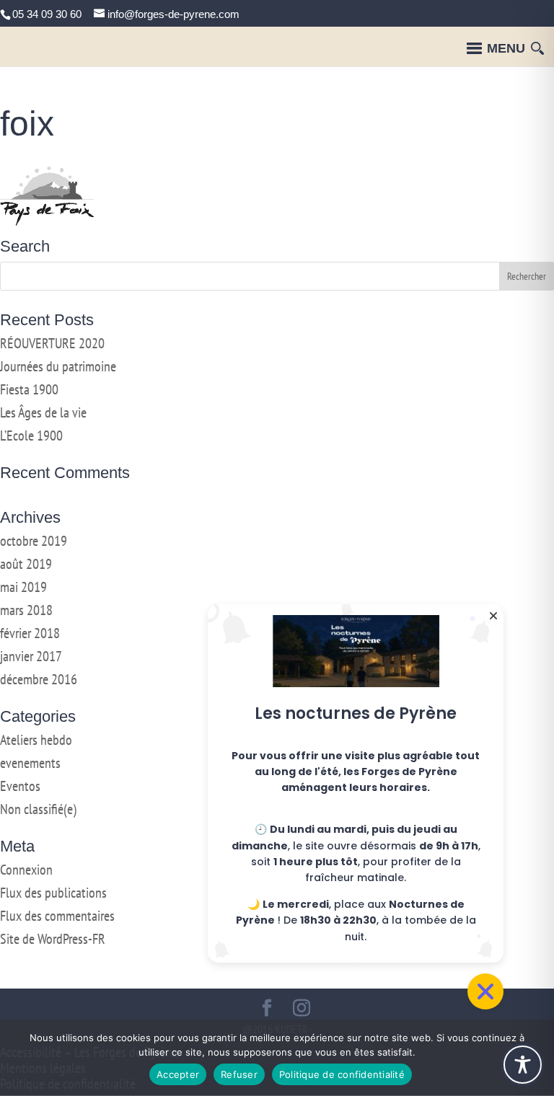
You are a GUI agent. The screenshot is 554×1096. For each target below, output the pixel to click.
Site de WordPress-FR (52, 938)
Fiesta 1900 (29, 389)
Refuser (239, 1074)
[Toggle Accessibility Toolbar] (522, 1064)
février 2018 (30, 633)
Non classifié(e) (38, 809)
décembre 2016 (38, 679)
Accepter (178, 1074)
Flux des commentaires (57, 915)
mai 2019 (23, 587)
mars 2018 (26, 610)
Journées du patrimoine (58, 366)
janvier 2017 (31, 656)
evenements (30, 763)
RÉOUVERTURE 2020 (52, 343)
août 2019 (26, 563)
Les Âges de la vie (43, 412)
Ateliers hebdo (36, 739)
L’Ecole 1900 (31, 435)
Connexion (26, 869)
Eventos (20, 786)
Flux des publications (53, 892)
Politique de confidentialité (342, 1074)
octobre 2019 (33, 540)
